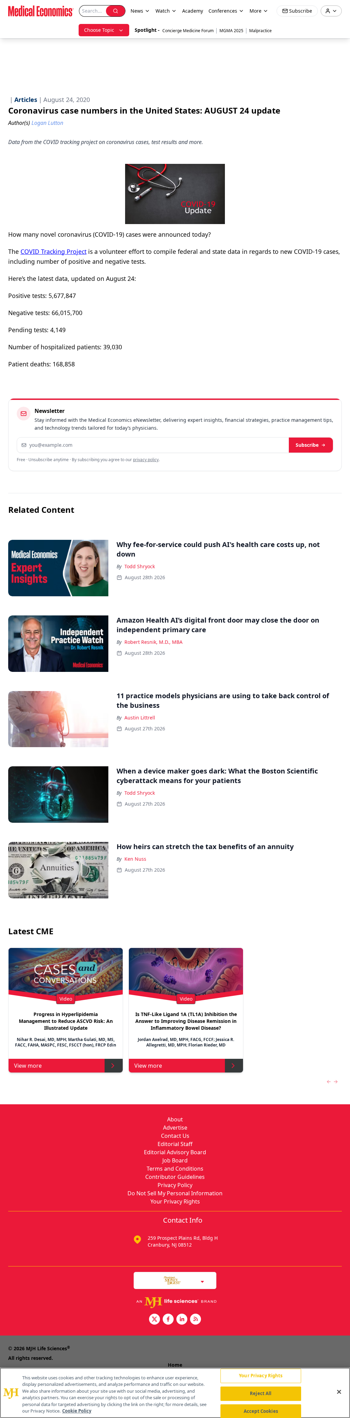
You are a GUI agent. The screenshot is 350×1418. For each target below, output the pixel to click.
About (175, 1119)
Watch (163, 11)
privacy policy (146, 460)
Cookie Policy (76, 1411)
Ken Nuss (135, 859)
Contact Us (175, 1136)
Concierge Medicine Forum (188, 31)
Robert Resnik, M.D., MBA (153, 642)
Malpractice (260, 31)
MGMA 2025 (231, 31)
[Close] (339, 1392)
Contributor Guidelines (175, 1177)
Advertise (175, 1127)
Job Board (175, 1160)
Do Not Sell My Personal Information (175, 1193)
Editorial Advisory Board (175, 1152)
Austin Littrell (139, 717)
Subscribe (307, 445)
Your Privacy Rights (175, 1201)
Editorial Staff (175, 1144)
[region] (175, 1393)
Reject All (260, 1393)
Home (175, 1365)
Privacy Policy (175, 1185)
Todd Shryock (139, 566)
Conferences (222, 11)
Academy (192, 11)
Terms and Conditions (175, 1168)
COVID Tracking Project (53, 251)
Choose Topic (99, 30)
